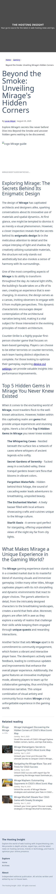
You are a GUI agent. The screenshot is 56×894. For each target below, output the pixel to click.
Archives (6, 865)
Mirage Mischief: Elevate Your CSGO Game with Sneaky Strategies (31, 799)
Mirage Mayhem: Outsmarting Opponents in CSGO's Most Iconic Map (33, 782)
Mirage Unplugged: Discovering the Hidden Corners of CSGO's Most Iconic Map (33, 730)
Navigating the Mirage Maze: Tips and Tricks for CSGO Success (32, 765)
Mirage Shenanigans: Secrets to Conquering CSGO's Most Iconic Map (32, 749)
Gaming (16, 59)
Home (8, 59)
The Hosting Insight (28, 24)
